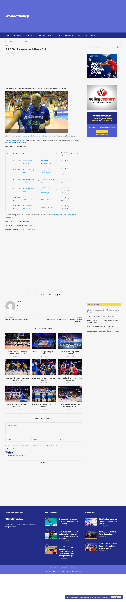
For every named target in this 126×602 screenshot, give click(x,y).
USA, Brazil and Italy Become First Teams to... (70, 379)
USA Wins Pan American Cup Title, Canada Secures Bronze (109, 521)
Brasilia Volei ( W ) (47, 207)
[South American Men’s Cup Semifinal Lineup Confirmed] (17, 341)
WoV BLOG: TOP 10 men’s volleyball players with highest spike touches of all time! (69, 535)
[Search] (120, 35)
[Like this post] (43, 295)
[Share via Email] (59, 295)
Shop (86, 35)
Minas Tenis (40, 136)
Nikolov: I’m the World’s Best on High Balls (100, 327)
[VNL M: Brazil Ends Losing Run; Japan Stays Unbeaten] (17, 394)
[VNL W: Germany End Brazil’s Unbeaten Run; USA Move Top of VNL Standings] (70, 394)
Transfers (29, 35)
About (93, 35)
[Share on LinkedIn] (51, 295)
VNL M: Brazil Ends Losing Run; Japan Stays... (17, 405)
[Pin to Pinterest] (49, 295)
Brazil (28, 221)
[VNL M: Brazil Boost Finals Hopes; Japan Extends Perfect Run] (17, 367)
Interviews (40, 35)
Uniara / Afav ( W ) (47, 199)
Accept (116, 597)
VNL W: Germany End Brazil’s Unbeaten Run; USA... (70, 405)
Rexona (24, 136)
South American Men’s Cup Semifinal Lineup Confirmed (17, 353)
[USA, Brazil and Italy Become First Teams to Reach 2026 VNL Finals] (70, 367)
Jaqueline (11, 142)
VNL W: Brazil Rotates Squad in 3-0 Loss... (44, 379)
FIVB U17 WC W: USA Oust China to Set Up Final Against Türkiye (108, 546)
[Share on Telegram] (57, 295)
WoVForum (31, 230)
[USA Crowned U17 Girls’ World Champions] (91, 535)
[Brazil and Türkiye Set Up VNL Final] (44, 341)
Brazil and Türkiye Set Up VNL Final (43, 353)
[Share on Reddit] (53, 295)
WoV (13, 53)
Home (9, 35)
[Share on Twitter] (47, 295)
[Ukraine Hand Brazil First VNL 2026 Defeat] (44, 394)
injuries (59, 35)
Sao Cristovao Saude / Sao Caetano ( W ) (45, 190)
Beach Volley (69, 35)
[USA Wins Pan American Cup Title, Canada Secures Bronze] (91, 522)
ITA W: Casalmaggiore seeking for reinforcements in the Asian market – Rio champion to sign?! (67, 551)
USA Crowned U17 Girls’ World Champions (100, 316)
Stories (49, 35)
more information (104, 597)
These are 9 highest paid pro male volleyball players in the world (69, 521)
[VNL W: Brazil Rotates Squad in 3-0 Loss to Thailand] (44, 367)
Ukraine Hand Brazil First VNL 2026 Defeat (44, 405)
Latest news (17, 35)
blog (78, 35)
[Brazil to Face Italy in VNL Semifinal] (70, 341)
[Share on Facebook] (45, 295)
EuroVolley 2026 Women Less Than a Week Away (103, 331)
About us (65, 568)
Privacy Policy (54, 568)
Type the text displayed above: (16, 455)
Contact (73, 568)
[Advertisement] (83, 16)
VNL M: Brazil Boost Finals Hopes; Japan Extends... (17, 379)
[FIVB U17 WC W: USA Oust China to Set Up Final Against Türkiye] (91, 547)
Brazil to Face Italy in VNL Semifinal (70, 353)
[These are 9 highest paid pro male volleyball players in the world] (51, 522)
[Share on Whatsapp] (55, 295)
